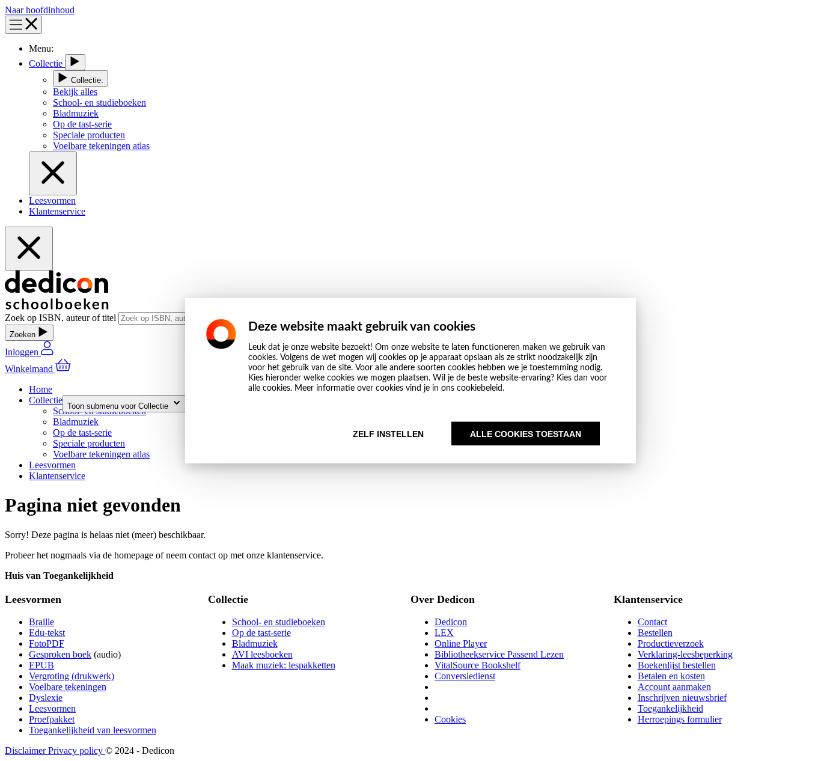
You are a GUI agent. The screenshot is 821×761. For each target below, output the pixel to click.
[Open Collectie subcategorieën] (75, 62)
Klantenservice (57, 211)
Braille (41, 622)
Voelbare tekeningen (67, 687)
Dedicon (451, 622)
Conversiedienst (465, 676)
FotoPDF (46, 643)
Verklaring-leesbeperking (685, 654)
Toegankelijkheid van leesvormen (92, 730)
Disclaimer (26, 750)
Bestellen (655, 633)
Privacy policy (76, 750)
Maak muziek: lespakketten (283, 665)
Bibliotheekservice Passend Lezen (499, 654)
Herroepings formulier (680, 719)
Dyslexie (46, 697)
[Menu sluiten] (53, 173)
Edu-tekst (47, 633)
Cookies (450, 719)
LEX (444, 633)
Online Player (461, 643)
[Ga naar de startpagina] (57, 306)
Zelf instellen (388, 433)
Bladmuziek (255, 643)
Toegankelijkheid (670, 708)
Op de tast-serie (261, 633)
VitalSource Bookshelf (477, 665)
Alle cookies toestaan (525, 433)
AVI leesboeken (262, 654)
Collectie (47, 63)
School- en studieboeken (278, 622)
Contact (652, 622)
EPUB (41, 665)
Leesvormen (52, 200)
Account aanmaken (674, 687)
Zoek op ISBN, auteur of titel (61, 318)
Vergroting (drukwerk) (71, 676)
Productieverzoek (671, 643)
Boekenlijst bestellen (677, 665)
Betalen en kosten (671, 676)
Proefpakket (52, 719)
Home (40, 389)
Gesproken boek (60, 654)
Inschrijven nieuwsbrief (682, 697)
